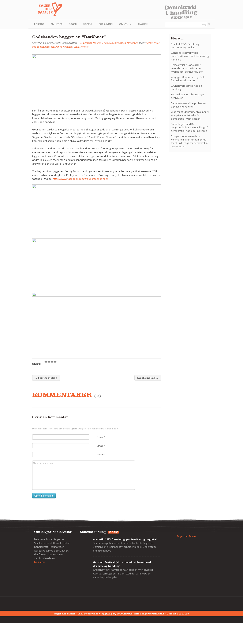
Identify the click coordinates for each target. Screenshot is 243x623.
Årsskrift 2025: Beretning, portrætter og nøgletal (185, 45)
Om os (123, 24)
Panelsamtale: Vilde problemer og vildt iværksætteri (188, 104)
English (143, 24)
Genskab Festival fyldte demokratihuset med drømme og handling (190, 56)
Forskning (106, 24)
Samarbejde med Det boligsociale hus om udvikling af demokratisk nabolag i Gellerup (189, 127)
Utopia (87, 24)
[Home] (45, 9)
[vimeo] (47, 602)
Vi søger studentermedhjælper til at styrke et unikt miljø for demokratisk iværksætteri (190, 115)
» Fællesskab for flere (90, 43)
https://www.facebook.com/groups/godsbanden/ (81, 178)
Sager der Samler (187, 536)
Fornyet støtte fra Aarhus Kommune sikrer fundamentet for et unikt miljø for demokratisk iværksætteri (189, 141)
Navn (101, 437)
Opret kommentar (44, 495)
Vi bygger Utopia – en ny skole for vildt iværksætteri (188, 78)
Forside (39, 24)
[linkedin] (53, 602)
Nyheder (56, 24)
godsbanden (43, 46)
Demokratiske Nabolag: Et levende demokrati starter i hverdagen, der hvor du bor (187, 68)
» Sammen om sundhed (114, 43)
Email (101, 445)
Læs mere (40, 562)
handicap (68, 46)
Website (101, 454)
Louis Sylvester (81, 46)
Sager (73, 24)
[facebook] (35, 602)
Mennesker (132, 43)
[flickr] (41, 602)
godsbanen (56, 46)
